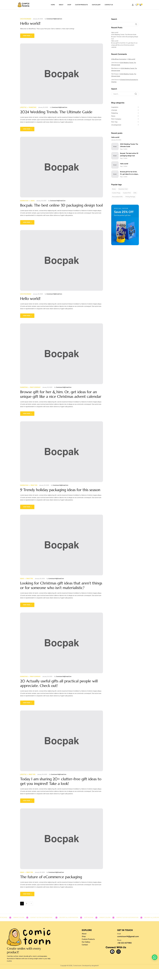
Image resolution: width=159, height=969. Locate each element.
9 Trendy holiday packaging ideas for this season (60, 489)
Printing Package (130, 196)
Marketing (32, 107)
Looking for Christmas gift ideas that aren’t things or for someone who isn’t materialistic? (61, 585)
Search (114, 19)
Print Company (35, 387)
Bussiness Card (123, 189)
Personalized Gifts (117, 196)
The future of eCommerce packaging (51, 877)
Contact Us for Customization (28, 917)
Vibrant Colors (5, 917)
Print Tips (34, 485)
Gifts (135, 193)
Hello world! (30, 23)
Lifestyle (23, 107)
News (33, 200)
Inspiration (24, 200)
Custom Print (127, 193)
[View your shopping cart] (140, 5)
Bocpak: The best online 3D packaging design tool (61, 205)
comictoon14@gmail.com (54, 19)
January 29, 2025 (38, 19)
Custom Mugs (116, 193)
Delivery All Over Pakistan (55, 917)
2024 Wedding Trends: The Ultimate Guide (56, 112)
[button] (154, 957)
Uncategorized (25, 19)
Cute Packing (75, 917)
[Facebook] (112, 951)
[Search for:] (125, 94)
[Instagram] (118, 951)
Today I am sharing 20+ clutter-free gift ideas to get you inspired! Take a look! (60, 781)
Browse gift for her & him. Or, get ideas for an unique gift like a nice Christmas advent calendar (60, 394)
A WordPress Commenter (118, 59)
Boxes (114, 189)
